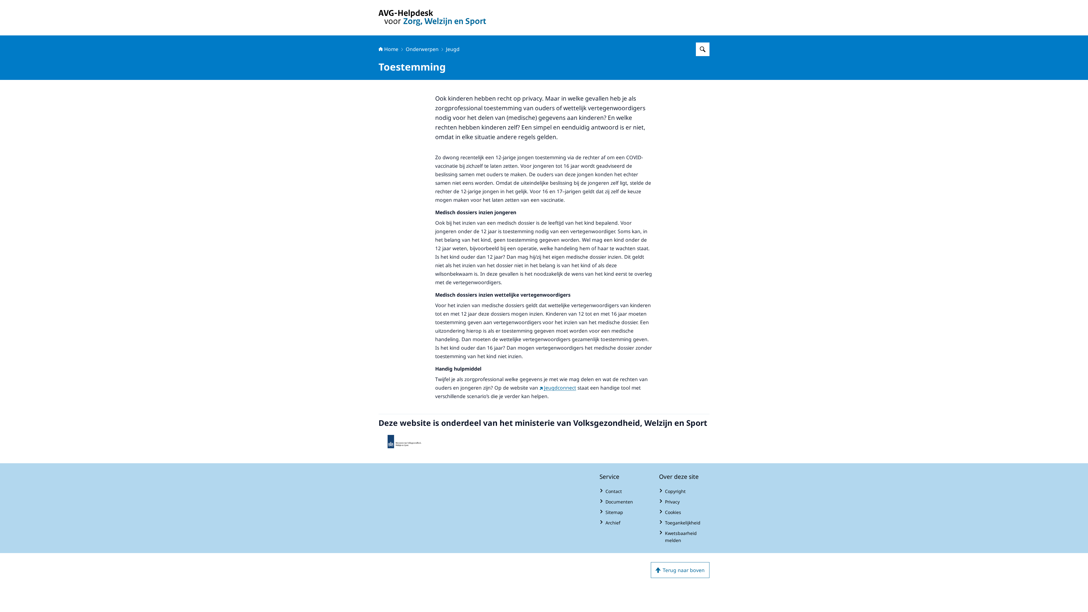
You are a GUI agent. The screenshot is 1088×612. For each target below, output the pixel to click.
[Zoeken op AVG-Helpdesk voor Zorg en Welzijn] (702, 49)
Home (391, 49)
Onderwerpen (422, 49)
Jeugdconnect (560, 387)
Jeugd (453, 49)
